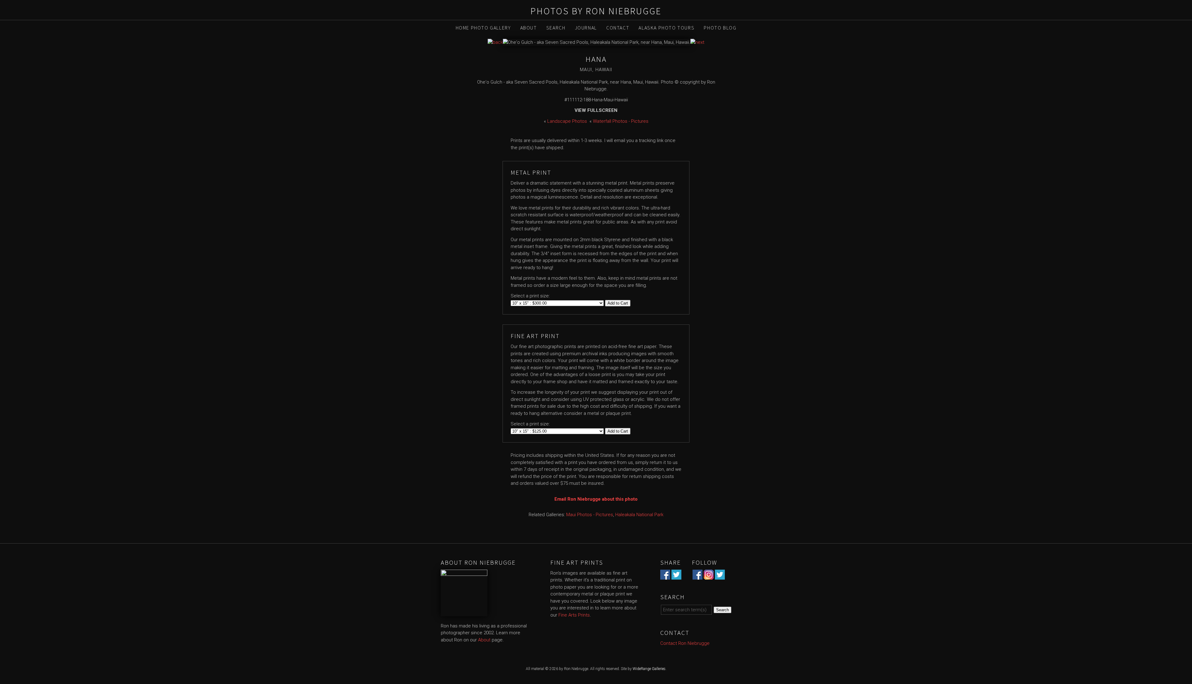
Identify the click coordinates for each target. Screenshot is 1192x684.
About (528, 28)
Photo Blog (720, 28)
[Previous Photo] (495, 42)
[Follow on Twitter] (720, 576)
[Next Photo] (697, 42)
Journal (586, 28)
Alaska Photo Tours (666, 28)
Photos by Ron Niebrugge (596, 11)
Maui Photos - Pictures (589, 514)
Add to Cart (617, 303)
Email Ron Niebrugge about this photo (596, 499)
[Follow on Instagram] (709, 576)
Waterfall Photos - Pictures (620, 121)
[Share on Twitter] (676, 576)
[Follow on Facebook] (697, 576)
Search (556, 28)
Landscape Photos (567, 121)
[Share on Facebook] (665, 576)
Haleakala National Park (639, 514)
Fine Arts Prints (574, 615)
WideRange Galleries (649, 669)
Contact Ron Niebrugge (685, 643)
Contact (617, 28)
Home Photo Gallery (483, 28)
